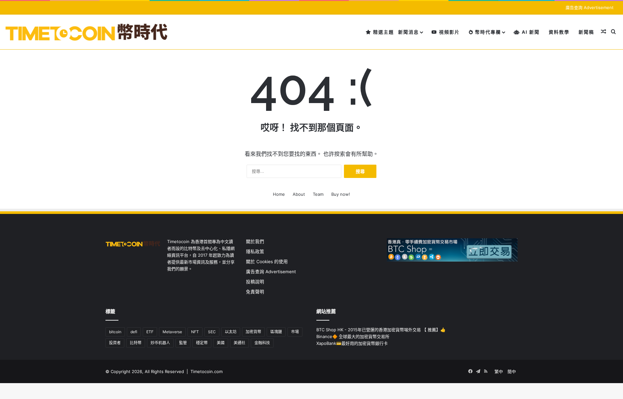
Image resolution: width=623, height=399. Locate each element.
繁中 (499, 371)
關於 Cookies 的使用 (267, 261)
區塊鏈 (276, 331)
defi (133, 331)
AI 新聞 (530, 32)
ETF (149, 331)
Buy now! (340, 194)
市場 (295, 331)
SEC (212, 331)
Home (279, 194)
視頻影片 (448, 32)
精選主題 (383, 32)
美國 (221, 342)
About (299, 194)
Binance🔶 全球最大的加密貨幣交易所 (352, 336)
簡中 (511, 371)
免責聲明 (255, 291)
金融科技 (262, 342)
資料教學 (559, 32)
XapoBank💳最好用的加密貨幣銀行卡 (352, 343)
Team (318, 194)
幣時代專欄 (487, 32)
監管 (183, 342)
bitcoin (115, 331)
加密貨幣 (253, 331)
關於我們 (255, 241)
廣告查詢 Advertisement (590, 7)
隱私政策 (255, 251)
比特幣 (135, 342)
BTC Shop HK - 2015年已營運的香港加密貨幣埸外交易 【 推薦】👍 (381, 329)
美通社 (239, 342)
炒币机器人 (160, 342)
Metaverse (172, 331)
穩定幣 (202, 342)
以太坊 (231, 331)
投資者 (115, 342)
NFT (195, 331)
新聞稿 (586, 32)
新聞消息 (408, 32)
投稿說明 (255, 281)
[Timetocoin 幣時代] (87, 32)
